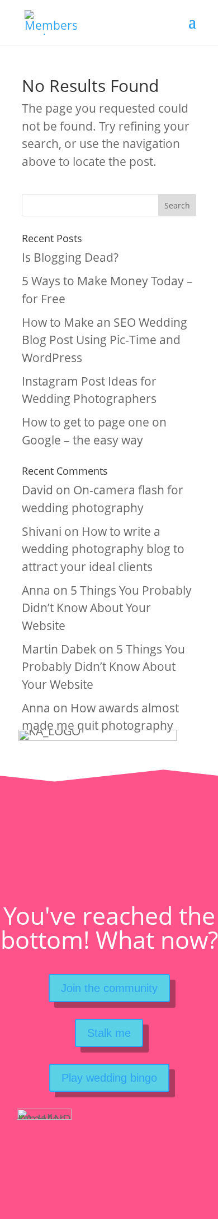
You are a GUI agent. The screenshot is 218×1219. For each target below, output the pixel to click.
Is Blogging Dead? (70, 257)
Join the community (109, 988)
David (37, 490)
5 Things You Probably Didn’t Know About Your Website (107, 607)
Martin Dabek (59, 649)
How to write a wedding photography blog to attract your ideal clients (103, 548)
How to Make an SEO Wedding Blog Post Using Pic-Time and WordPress (104, 339)
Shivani (41, 531)
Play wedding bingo (109, 1078)
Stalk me (109, 1033)
